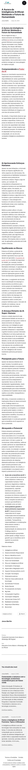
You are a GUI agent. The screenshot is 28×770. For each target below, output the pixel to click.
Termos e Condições (11, 757)
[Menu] (24, 3)
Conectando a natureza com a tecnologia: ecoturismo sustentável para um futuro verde (13, 679)
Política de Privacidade (14, 760)
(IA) (8, 40)
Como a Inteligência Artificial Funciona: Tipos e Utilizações (13, 721)
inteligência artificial (7, 613)
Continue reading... (7, 710)
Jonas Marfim (5, 20)
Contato (20, 757)
